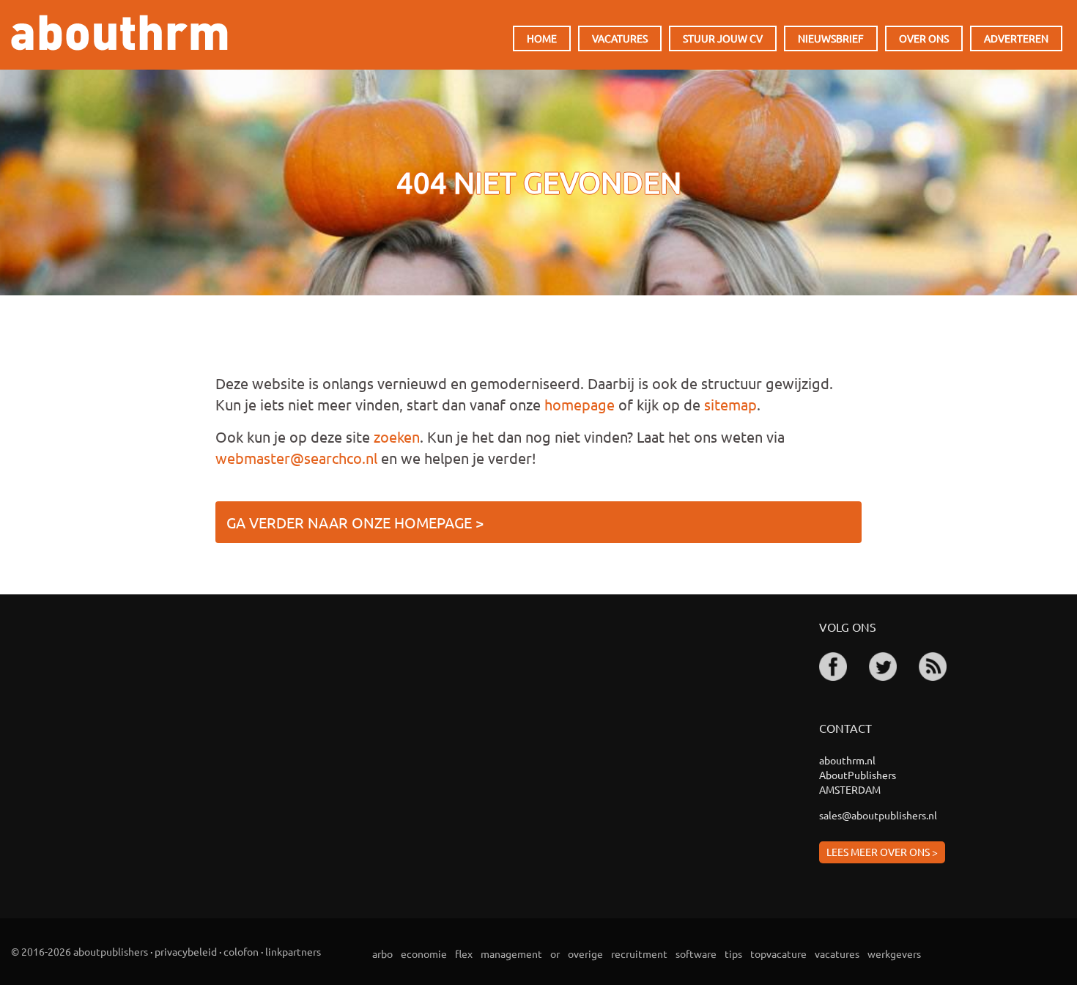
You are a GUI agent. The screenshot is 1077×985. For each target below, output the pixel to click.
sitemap (730, 404)
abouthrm (119, 33)
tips (733, 953)
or (555, 953)
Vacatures (620, 38)
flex (464, 953)
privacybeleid (186, 951)
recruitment (639, 953)
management (511, 953)
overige (585, 953)
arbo (382, 953)
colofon (241, 951)
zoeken (397, 436)
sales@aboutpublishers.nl (878, 815)
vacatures (837, 953)
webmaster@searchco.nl (296, 458)
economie (424, 953)
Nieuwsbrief (831, 38)
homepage (579, 404)
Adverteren (1016, 38)
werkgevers (894, 953)
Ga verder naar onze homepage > (355, 522)
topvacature (778, 953)
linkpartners (293, 951)
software (696, 953)
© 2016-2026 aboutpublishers (79, 951)
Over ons (924, 38)
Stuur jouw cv (723, 38)
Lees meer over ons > (882, 851)
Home (542, 38)
